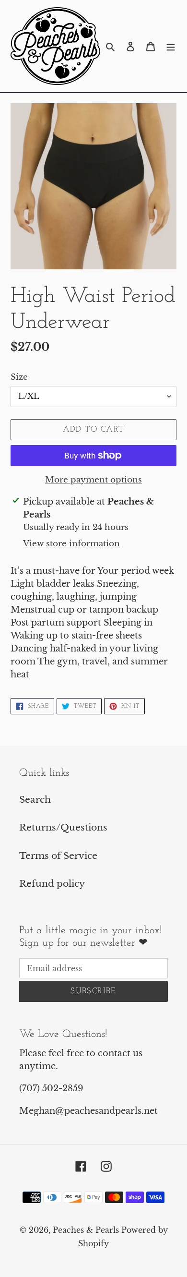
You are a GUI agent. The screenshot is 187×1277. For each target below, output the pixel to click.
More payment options (93, 480)
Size (19, 377)
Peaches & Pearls (86, 1230)
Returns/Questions (63, 827)
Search (35, 799)
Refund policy (52, 883)
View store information (71, 544)
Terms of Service (58, 855)
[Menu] (171, 46)
